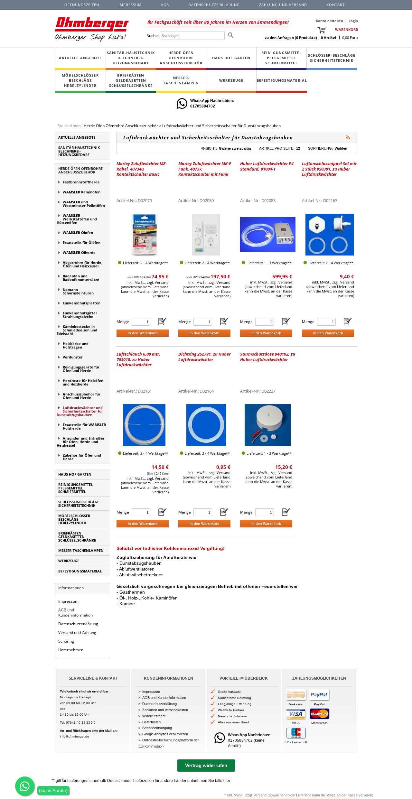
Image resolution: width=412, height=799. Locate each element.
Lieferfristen (151, 722)
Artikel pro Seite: (276, 148)
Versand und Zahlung (77, 632)
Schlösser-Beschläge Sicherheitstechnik (332, 58)
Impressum (68, 601)
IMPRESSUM (130, 4)
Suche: (153, 35)
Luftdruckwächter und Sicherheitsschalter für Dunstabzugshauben (221, 125)
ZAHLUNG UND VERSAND (283, 4)
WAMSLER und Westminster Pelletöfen (84, 204)
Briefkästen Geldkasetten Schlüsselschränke (131, 80)
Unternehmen (70, 650)
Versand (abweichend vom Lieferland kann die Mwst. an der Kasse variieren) (313, 795)
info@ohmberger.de (74, 736)
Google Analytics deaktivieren (165, 734)
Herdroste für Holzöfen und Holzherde (83, 382)
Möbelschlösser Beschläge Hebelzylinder (80, 80)
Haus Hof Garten (231, 57)
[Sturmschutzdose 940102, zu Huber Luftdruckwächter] (268, 425)
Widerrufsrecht (153, 716)
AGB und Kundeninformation (75, 612)
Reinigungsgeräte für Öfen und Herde (81, 369)
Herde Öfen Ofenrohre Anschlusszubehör (181, 57)
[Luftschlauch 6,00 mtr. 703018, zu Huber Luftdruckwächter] (144, 425)
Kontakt (335, 4)
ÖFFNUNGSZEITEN (81, 4)
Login (353, 20)
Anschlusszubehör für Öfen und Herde (81, 396)
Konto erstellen (329, 20)
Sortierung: (320, 148)
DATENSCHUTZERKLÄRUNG (214, 4)
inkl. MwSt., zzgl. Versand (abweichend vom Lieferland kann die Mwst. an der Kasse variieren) (145, 289)
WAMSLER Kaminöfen (81, 192)
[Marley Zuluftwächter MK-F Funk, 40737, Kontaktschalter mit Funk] (206, 234)
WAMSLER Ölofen (78, 232)
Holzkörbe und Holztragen (76, 345)
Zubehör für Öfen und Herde (82, 457)
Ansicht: (209, 148)
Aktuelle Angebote (80, 57)
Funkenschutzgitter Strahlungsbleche (80, 315)
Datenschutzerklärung (78, 624)
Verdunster (73, 357)
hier (226, 780)
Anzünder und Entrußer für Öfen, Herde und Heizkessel (81, 442)
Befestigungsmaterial (282, 80)
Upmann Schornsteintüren (78, 291)
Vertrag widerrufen (206, 765)
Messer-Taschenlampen (181, 80)
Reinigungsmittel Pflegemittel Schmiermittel (281, 57)
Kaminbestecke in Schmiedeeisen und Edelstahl (77, 330)
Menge (123, 321)
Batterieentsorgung (157, 728)
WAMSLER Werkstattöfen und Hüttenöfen (77, 219)
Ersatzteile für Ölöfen (81, 242)
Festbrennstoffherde (81, 182)
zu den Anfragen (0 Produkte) (291, 37)
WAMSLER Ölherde (79, 252)
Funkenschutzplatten (81, 303)
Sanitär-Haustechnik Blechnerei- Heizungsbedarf (131, 57)
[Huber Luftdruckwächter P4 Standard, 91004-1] (267, 234)
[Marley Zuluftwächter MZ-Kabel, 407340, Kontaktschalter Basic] (144, 234)
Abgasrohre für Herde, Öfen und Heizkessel (82, 264)
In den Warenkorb (143, 333)
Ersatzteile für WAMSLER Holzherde (84, 426)
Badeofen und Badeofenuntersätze (81, 278)
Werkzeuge (231, 80)
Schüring (66, 641)
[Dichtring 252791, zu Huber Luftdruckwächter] (206, 425)
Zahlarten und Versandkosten (165, 710)
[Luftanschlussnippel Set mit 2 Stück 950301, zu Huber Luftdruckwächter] (329, 234)
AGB (165, 4)
